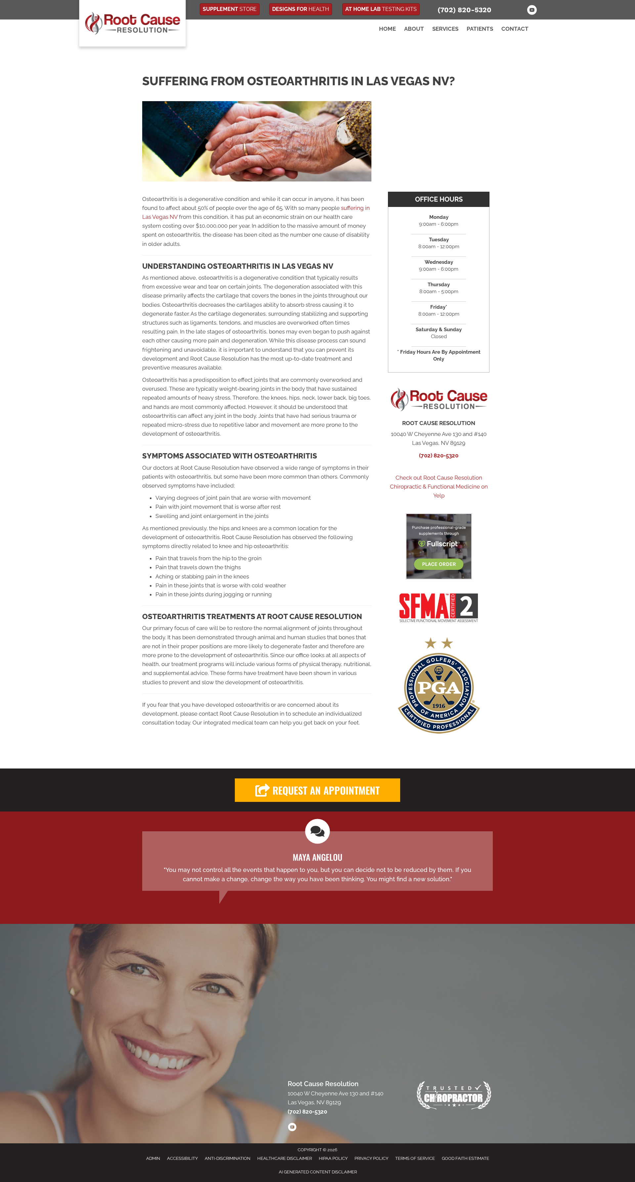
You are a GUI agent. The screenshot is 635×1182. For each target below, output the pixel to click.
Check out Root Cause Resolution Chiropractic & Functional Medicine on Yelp (439, 486)
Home (387, 28)
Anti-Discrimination (227, 1158)
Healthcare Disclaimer (284, 1158)
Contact (515, 28)
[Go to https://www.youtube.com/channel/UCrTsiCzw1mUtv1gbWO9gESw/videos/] (292, 1128)
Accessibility (182, 1158)
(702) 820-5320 (464, 10)
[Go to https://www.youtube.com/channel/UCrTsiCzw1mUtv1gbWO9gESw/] (532, 11)
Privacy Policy (371, 1158)
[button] (317, 790)
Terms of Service (415, 1158)
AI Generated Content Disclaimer (318, 1171)
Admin (153, 1158)
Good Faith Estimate (465, 1158)
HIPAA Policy (333, 1158)
